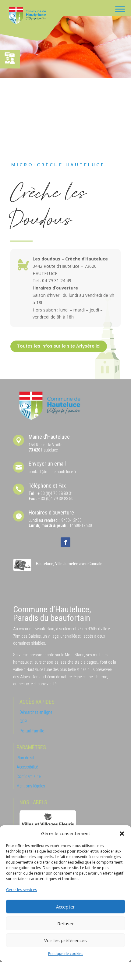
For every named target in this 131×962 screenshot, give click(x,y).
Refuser (65, 923)
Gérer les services (21, 889)
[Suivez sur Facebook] (65, 542)
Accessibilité (27, 767)
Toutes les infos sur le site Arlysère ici (58, 346)
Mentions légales (30, 785)
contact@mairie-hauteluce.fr (52, 471)
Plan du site (26, 757)
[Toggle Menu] (120, 9)
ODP (23, 721)
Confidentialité (28, 776)
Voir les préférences (65, 940)
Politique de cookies (65, 953)
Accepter (65, 907)
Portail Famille (31, 730)
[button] (122, 834)
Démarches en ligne (35, 712)
